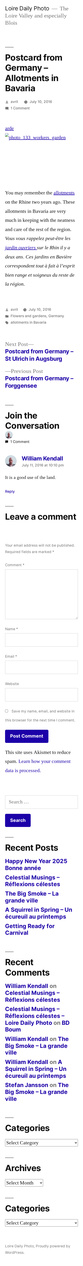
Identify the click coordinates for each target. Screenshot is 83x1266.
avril (14, 102)
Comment (14, 565)
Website (12, 684)
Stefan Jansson (26, 1084)
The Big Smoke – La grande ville (32, 897)
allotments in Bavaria (28, 322)
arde (9, 128)
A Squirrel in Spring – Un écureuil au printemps (38, 913)
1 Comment (20, 108)
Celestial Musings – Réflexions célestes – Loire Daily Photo (34, 1015)
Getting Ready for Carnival (30, 929)
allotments (64, 193)
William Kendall (26, 985)
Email (11, 656)
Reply (10, 491)
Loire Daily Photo (27, 8)
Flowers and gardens (28, 316)
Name (11, 629)
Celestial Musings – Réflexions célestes (32, 881)
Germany (56, 316)
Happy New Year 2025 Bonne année (36, 864)
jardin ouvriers (21, 247)
